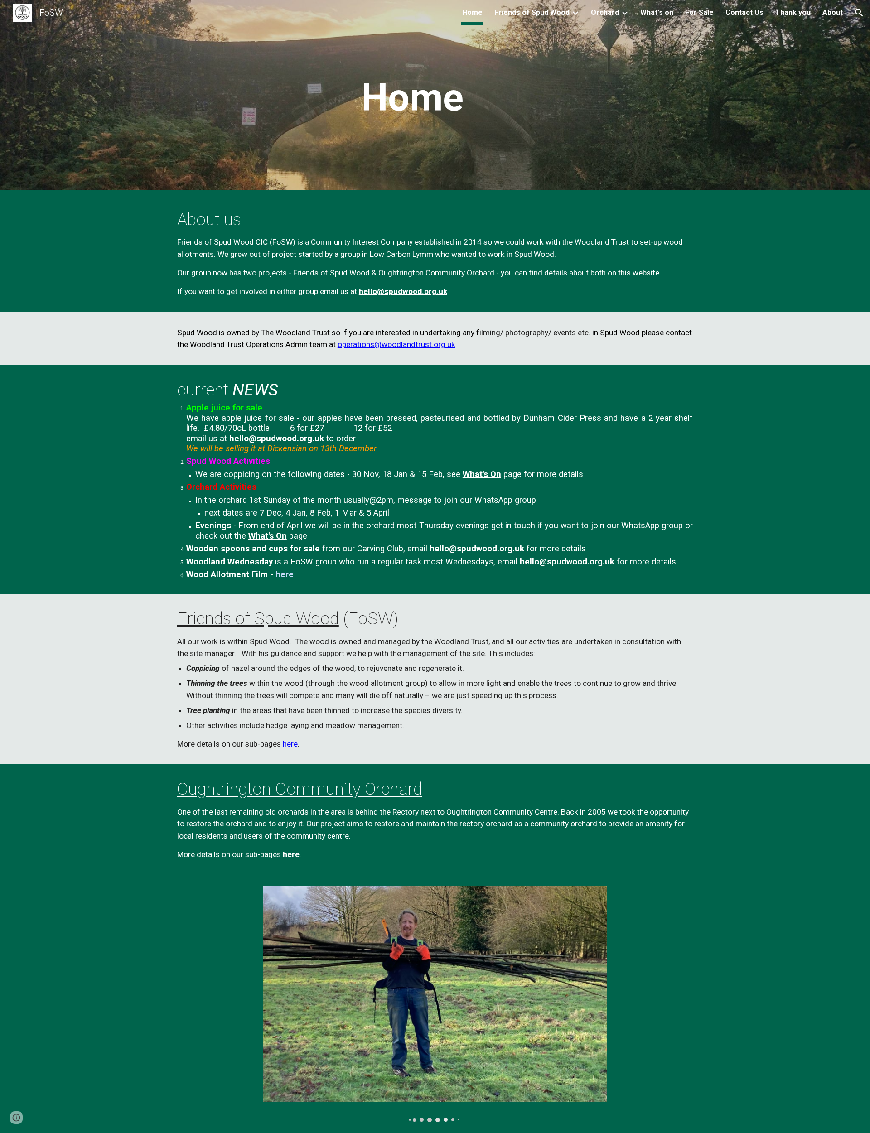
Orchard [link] (605, 12)
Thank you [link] (793, 12)
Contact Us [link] (744, 12)
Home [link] (472, 12)
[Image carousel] (435, 1004)
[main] (413, 97)
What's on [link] (656, 12)
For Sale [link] (699, 12)
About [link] (832, 12)
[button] (859, 13)
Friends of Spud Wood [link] (532, 12)
